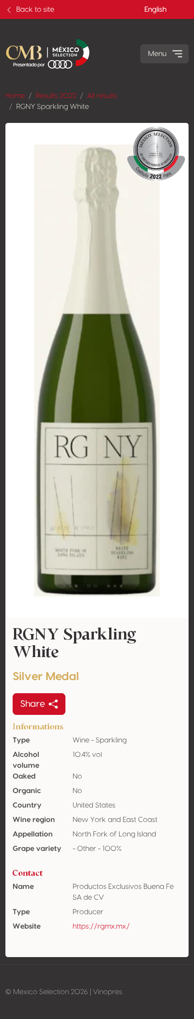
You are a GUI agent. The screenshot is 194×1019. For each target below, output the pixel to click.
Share (32, 704)
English (155, 9)
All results (102, 95)
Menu (157, 53)
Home (15, 95)
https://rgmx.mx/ (101, 926)
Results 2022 (56, 95)
